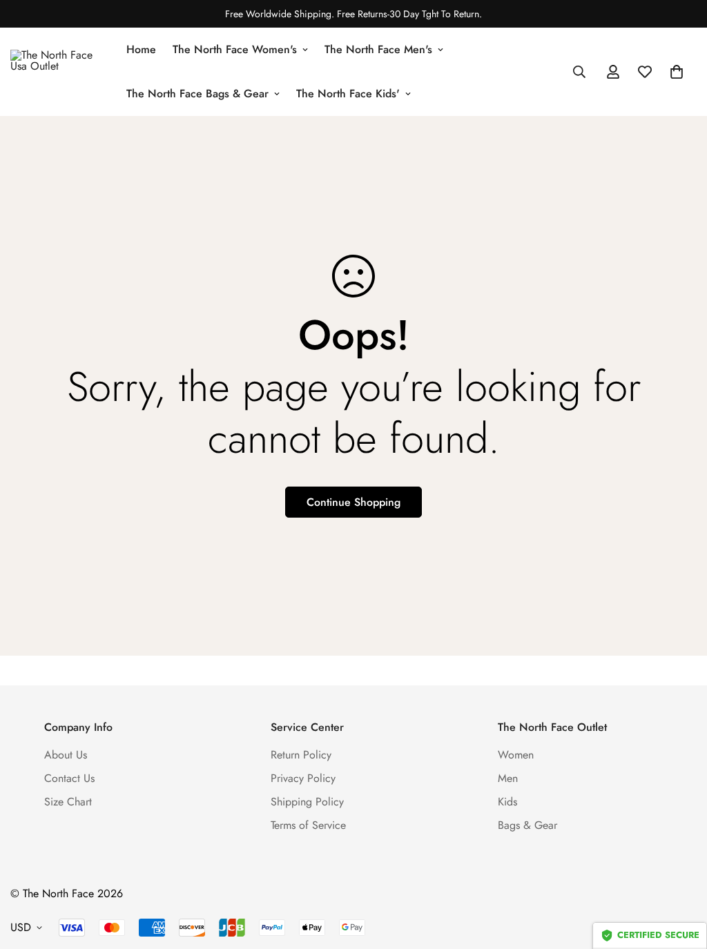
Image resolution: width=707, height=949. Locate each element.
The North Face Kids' (348, 93)
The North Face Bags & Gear (197, 93)
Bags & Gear (527, 825)
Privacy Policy (303, 778)
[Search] (579, 72)
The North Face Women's (235, 49)
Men (508, 778)
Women (516, 755)
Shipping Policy (307, 802)
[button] (677, 72)
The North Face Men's (378, 49)
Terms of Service (308, 825)
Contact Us (69, 778)
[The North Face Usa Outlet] (58, 72)
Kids (507, 802)
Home (141, 49)
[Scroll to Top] (680, 874)
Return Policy (301, 755)
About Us (65, 755)
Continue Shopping (353, 502)
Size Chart (68, 802)
